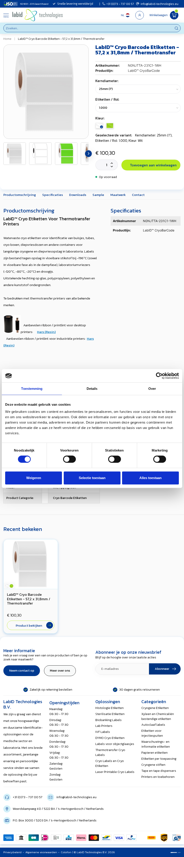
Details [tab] (92, 388)
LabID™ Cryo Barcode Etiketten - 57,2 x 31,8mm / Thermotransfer (61, 38)
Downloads (77, 194)
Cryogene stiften (153, 764)
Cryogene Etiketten (155, 708)
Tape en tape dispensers (158, 770)
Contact (138, 194)
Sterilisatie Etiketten (110, 714)
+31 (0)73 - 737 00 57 (120, 4)
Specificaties (52, 194)
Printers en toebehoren (158, 776)
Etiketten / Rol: (107, 99)
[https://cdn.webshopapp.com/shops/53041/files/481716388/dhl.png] (151, 838)
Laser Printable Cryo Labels (114, 772)
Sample (98, 194)
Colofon (66, 852)
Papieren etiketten (154, 752)
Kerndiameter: (106, 80)
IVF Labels (102, 732)
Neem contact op (21, 670)
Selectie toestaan (92, 478)
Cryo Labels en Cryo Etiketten (109, 763)
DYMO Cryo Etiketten (110, 738)
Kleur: (100, 118)
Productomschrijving (19, 194)
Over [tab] (152, 388)
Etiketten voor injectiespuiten (152, 733)
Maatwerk (118, 194)
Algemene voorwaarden (41, 852)
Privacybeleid (12, 852)
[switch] (69, 459)
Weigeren (33, 478)
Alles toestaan (150, 478)
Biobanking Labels (108, 720)
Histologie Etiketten (109, 708)
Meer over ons (60, 670)
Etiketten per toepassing (158, 758)
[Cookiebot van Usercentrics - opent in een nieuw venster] (159, 375)
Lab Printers (103, 725)
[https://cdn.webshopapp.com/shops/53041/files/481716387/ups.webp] (164, 838)
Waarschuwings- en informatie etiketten (155, 744)
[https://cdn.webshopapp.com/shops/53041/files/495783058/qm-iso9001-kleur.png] (177, 838)
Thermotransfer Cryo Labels (110, 752)
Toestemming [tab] (31, 388)
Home (7, 38)
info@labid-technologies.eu (159, 4)
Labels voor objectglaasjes (114, 744)
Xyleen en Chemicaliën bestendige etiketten (157, 716)
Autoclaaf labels (153, 724)
